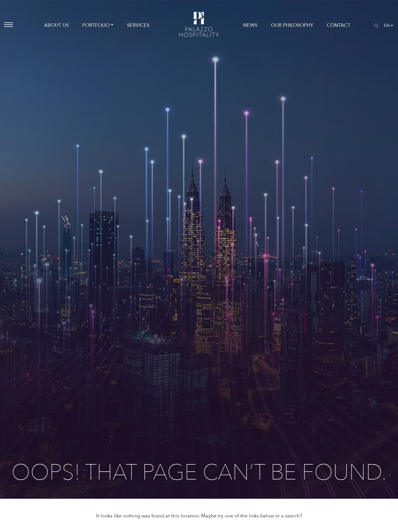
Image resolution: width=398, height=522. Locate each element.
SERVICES (138, 25)
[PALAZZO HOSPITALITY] (199, 25)
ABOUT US (56, 25)
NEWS (250, 25)
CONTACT (338, 25)
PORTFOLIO (96, 25)
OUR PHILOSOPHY (292, 25)
